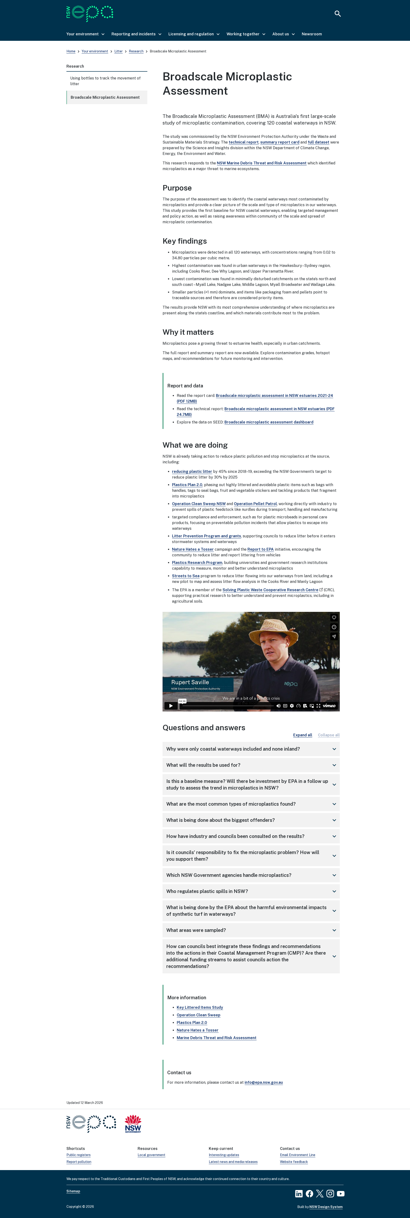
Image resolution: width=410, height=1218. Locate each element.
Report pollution (78, 1162)
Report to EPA (260, 549)
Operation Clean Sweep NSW (199, 504)
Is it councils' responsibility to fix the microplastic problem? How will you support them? (252, 856)
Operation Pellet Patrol (255, 504)
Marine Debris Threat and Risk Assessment (216, 1038)
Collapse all (329, 735)
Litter (118, 51)
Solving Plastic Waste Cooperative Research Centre (270, 590)
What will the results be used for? (252, 765)
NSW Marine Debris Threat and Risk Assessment (262, 163)
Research (136, 51)
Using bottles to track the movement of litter (105, 81)
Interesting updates (224, 1155)
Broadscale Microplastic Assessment (105, 97)
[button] (85, 34)
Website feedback (294, 1162)
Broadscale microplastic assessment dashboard (268, 422)
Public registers (78, 1155)
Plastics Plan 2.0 (187, 485)
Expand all (302, 735)
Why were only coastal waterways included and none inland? (252, 749)
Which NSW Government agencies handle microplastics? (252, 875)
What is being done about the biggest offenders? (252, 820)
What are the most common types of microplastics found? (252, 804)
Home (70, 51)
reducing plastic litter (192, 471)
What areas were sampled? (252, 930)
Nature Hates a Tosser (193, 549)
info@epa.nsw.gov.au (264, 1082)
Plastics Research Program (197, 562)
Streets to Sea (186, 576)
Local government (151, 1155)
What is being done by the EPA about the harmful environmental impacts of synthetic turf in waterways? (252, 911)
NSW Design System (326, 1207)
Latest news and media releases (233, 1162)
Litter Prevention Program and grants (206, 536)
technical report (244, 142)
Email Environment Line (297, 1155)
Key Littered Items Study (200, 1007)
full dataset (318, 142)
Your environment (95, 51)
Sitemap (73, 1191)
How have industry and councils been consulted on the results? (252, 836)
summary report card (279, 142)
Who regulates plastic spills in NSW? (252, 891)
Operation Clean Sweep (198, 1015)
